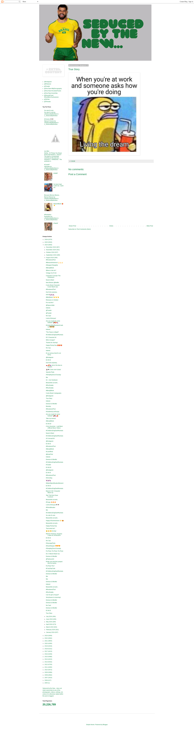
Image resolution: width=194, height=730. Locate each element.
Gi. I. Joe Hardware (52, 380)
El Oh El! (48, 424)
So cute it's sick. (49, 110)
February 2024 (50, 629)
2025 (46, 242)
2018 (46, 649)
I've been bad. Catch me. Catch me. (58, 185)
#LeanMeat (49, 451)
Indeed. (48, 308)
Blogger (105, 724)
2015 (46, 656)
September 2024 (51, 255)
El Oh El (48, 360)
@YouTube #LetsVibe (51, 93)
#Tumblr (48, 465)
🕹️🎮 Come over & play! (53, 369)
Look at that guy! (51, 318)
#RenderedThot (51, 260)
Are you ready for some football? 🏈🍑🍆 (53, 321)
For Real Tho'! (50, 566)
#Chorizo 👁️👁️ (49, 119)
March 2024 (50, 627)
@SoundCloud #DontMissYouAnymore (51, 96)
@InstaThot (49, 454)
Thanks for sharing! (52, 342)
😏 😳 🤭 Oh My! (51, 531)
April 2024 (49, 624)
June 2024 (49, 619)
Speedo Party (50, 372)
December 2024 (51, 247)
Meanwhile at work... (52, 382)
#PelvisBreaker (50, 507)
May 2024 (49, 622)
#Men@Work (50, 268)
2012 (46, 664)
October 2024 (50, 252)
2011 (46, 667)
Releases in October (52, 300)
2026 (46, 239)
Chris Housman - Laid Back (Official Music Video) (54, 427)
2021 (46, 641)
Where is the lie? (51, 270)
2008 (46, 675)
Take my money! (51, 418)
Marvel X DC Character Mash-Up (53, 491)
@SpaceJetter (50, 305)
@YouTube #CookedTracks (52, 91)
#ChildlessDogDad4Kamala (54, 334)
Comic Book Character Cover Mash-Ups (53, 286)
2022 (46, 638)
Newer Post (72, 226)
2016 (46, 654)
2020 (46, 643)
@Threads (47, 101)
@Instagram (48, 81)
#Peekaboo (47, 214)
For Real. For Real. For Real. (54, 551)
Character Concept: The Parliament (53, 276)
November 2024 (51, 250)
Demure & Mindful (51, 404)
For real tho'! (49, 302)
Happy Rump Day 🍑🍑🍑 (54, 345)
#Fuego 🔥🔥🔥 (51, 502)
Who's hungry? (50, 340)
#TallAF (55, 223)
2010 (46, 670)
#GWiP (55, 173)
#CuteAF (47, 164)
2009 (46, 672)
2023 (46, 635)
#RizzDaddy (49, 385)
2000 (46, 683)
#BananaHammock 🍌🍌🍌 (54, 262)
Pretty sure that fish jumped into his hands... (54, 562)
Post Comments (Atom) (84, 229)
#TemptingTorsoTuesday (53, 375)
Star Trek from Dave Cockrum (52, 496)
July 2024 (49, 616)
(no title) (46, 151)
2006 (46, 680)
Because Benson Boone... (52, 195)
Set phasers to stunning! (53, 597)
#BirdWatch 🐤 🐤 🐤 (52, 297)
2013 (46, 662)
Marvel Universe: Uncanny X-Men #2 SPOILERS (54, 534)
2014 (46, 659)
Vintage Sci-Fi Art (51, 273)
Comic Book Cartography (53, 393)
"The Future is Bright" (52, 332)
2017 (46, 651)
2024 (46, 245)
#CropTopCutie (50, 568)
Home (111, 226)
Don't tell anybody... (52, 292)
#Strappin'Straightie (52, 265)
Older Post (150, 226)
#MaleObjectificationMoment (54, 483)
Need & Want (50, 280)
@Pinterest (47, 84)
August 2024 (50, 257)
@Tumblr (47, 86)
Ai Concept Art (50, 438)
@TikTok (47, 99)
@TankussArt (50, 559)
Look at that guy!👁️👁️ (52, 505)
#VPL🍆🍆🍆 (50, 294)
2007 (46, 677)
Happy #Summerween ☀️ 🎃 (55, 520)
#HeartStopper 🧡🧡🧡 (53, 546)
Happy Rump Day (51, 526)
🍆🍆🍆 (48, 480)
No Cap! (48, 316)
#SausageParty (50, 543)
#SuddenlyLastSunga (52, 411)
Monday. (48, 406)
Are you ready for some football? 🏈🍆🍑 (53, 415)
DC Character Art (51, 337)
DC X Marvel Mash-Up (53, 554)
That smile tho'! (50, 528)
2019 (46, 646)
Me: (47, 377)
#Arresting (49, 478)
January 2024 (50, 632)
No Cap (48, 348)
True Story (49, 398)
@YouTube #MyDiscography (53, 88)
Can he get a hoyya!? (52, 595)
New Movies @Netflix (52, 282)
